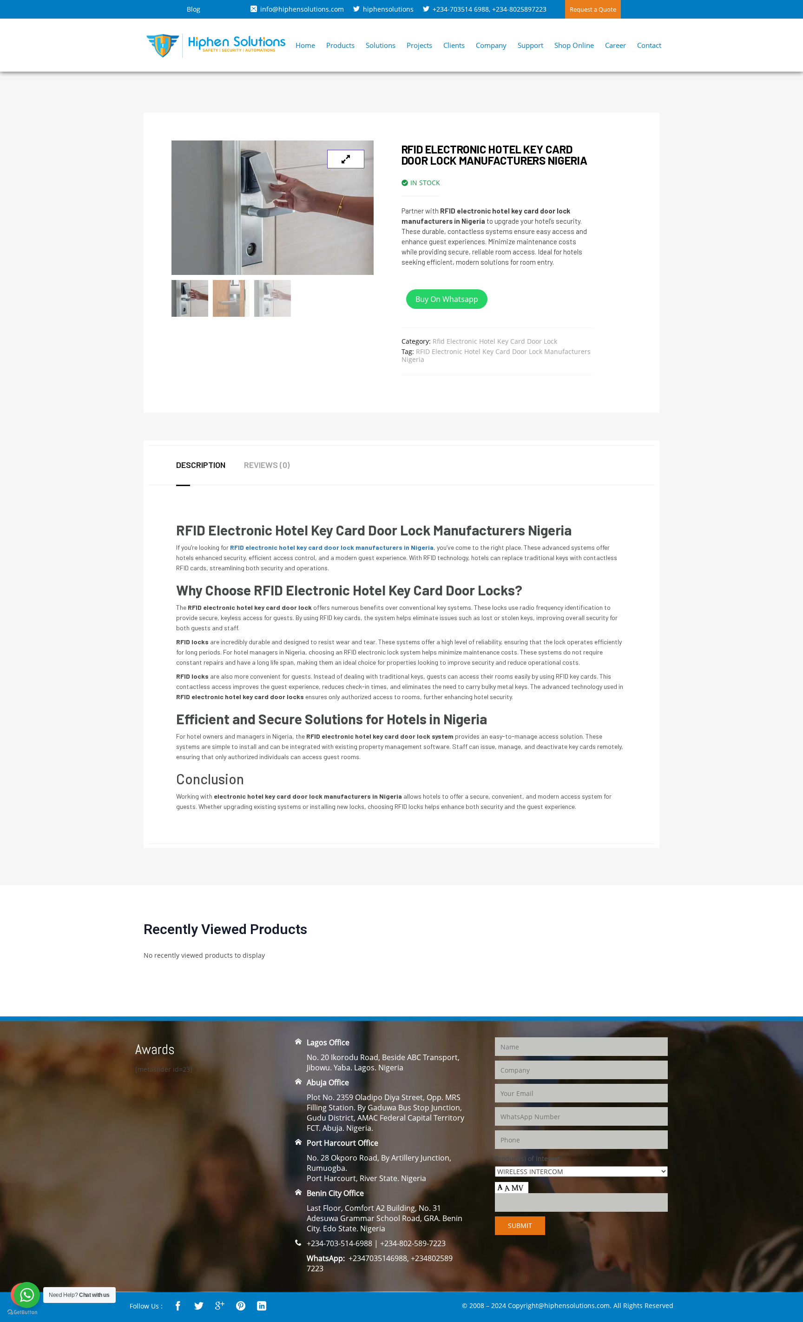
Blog (193, 9)
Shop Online (574, 45)
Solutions (380, 45)
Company (491, 45)
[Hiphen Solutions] (216, 44)
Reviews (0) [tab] (267, 465)
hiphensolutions (388, 9)
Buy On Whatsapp (446, 299)
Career (615, 45)
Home (305, 45)
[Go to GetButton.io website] (22, 1312)
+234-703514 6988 (461, 9)
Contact (649, 45)
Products (340, 45)
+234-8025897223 (519, 9)
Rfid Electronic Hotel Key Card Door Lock (495, 341)
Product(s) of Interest (527, 1158)
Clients (454, 45)
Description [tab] (200, 465)
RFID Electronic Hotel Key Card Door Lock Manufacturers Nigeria (496, 355)
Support (530, 45)
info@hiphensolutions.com (302, 9)
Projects (419, 45)
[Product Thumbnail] (345, 159)
